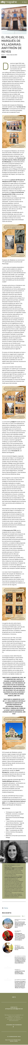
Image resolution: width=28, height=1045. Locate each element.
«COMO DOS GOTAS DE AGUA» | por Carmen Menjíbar (20, 972)
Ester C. (3, 54)
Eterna (3, 57)
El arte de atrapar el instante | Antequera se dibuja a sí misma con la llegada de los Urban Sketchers (20, 960)
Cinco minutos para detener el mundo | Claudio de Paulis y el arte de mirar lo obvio (20, 924)
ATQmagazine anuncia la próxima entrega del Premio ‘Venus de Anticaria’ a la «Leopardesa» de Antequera (20, 936)
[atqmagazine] (9, 2)
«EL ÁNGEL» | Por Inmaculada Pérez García (19, 948)
